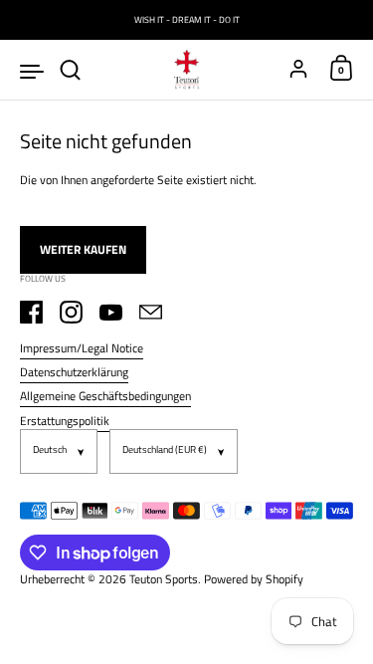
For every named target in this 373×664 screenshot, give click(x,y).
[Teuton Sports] (187, 70)
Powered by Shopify (253, 578)
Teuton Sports (163, 578)
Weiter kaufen (83, 249)
